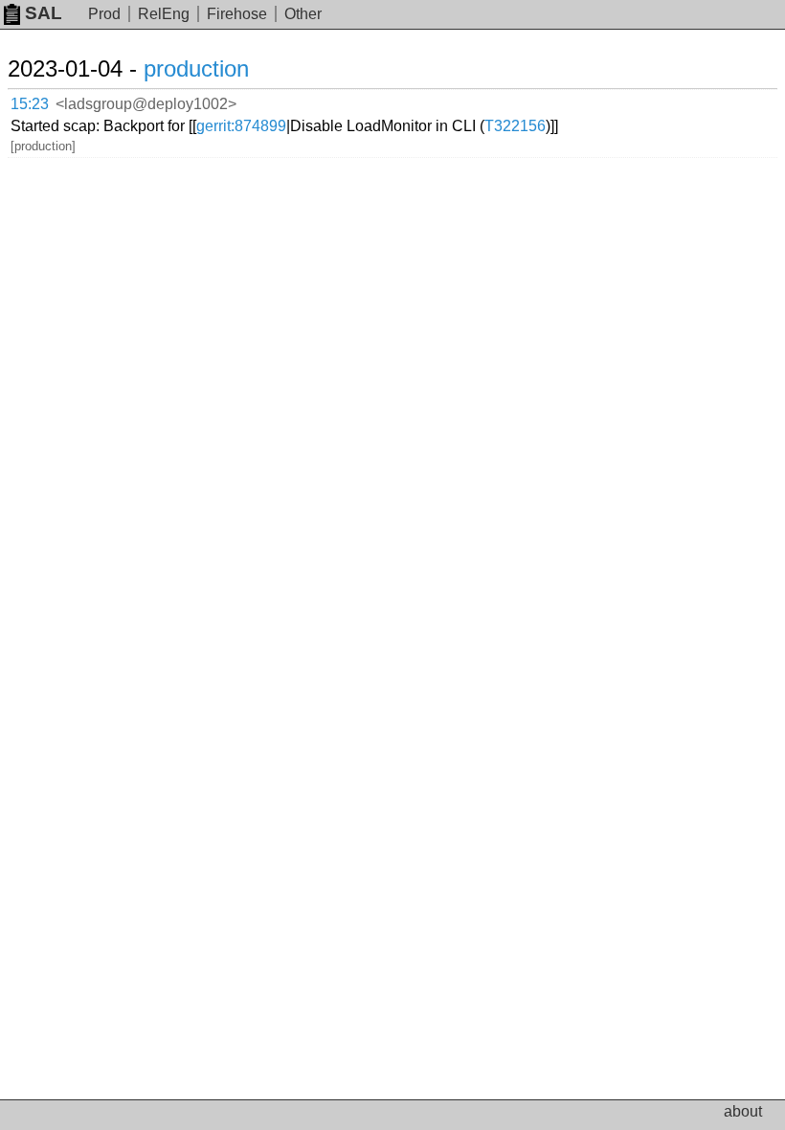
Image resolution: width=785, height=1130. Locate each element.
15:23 (30, 104)
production (196, 68)
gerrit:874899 (241, 126)
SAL (43, 13)
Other (303, 14)
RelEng (164, 14)
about (743, 1111)
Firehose (237, 14)
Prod (104, 14)
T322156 (515, 126)
